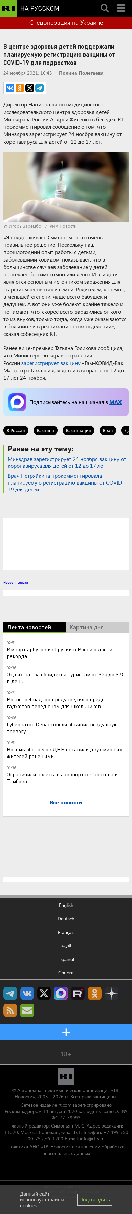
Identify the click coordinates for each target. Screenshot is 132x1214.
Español (66, 1064)
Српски (66, 1077)
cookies (28, 1205)
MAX (115, 401)
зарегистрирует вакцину (51, 362)
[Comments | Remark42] (66, 543)
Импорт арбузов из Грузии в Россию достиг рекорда (61, 757)
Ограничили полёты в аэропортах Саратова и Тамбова (62, 882)
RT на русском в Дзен (111, 1098)
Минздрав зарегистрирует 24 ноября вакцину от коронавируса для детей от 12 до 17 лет (67, 462)
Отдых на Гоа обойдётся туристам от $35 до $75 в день (65, 782)
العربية (66, 1050)
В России (16, 430)
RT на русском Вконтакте (27, 1098)
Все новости (66, 907)
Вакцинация (78, 430)
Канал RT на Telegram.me (10, 1098)
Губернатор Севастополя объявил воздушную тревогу (62, 832)
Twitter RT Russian (44, 1098)
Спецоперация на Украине (66, 22)
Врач (108, 430)
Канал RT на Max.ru (61, 1098)
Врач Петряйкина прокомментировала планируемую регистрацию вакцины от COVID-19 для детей (66, 482)
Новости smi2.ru (15, 582)
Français (66, 1037)
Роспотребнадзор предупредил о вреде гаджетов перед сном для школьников (56, 807)
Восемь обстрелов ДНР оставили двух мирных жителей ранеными (64, 857)
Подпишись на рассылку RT (27, 1115)
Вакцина (45, 430)
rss (10, 1115)
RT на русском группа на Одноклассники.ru (95, 1098)
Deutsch (66, 1023)
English (66, 1010)
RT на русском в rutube (78, 1098)
